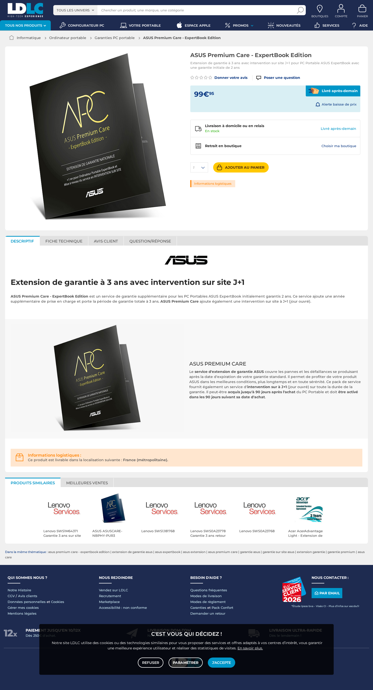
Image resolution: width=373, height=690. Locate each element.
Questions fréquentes (208, 590)
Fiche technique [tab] (63, 241)
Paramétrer (185, 662)
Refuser (150, 662)
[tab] (150, 241)
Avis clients (27, 596)
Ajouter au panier (244, 167)
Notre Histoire (19, 590)
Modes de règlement (208, 602)
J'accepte (221, 662)
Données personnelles (27, 602)
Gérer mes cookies (23, 608)
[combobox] (75, 10)
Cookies (57, 602)
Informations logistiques (212, 183)
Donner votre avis (230, 77)
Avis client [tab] (106, 241)
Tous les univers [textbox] (73, 10)
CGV (11, 596)
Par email (329, 593)
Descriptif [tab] (22, 241)
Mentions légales (22, 613)
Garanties (198, 608)
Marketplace (109, 602)
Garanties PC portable (115, 38)
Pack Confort (222, 608)
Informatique (29, 38)
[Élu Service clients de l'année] (294, 600)
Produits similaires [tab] (33, 482)
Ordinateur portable (67, 38)
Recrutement (110, 596)
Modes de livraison (206, 596)
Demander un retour (207, 613)
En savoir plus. (250, 648)
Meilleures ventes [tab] (87, 482)
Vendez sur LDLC (113, 590)
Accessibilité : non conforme (123, 608)
